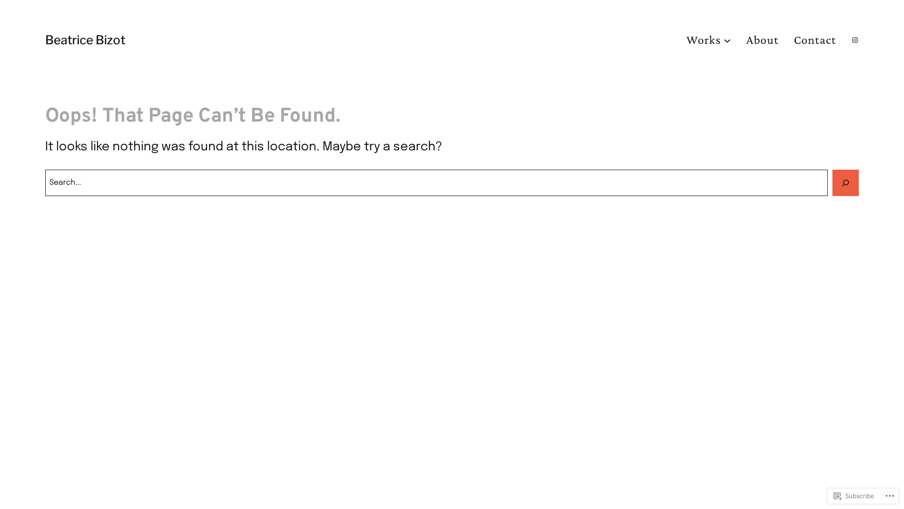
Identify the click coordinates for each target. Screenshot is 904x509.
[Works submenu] (727, 40)
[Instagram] (855, 40)
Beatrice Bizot (85, 40)
